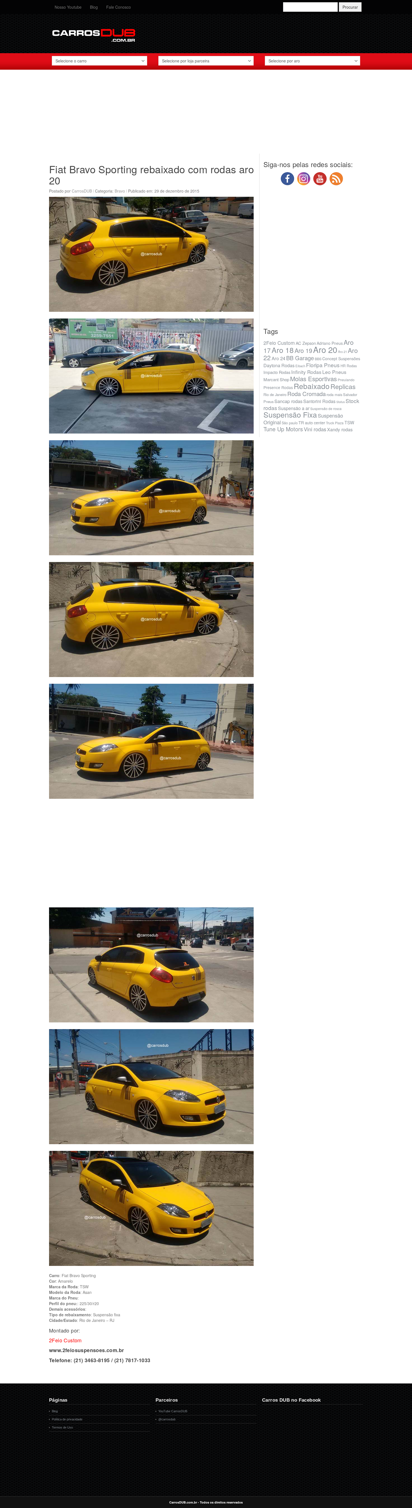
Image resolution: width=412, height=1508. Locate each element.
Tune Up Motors (283, 429)
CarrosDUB (82, 191)
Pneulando (346, 379)
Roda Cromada (306, 393)
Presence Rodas (278, 387)
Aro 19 (303, 350)
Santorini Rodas (319, 401)
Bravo (120, 191)
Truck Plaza (335, 422)
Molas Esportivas (313, 378)
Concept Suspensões (341, 358)
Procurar (350, 7)
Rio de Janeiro (274, 394)
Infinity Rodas (306, 371)
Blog (94, 7)
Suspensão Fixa (290, 414)
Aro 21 (342, 351)
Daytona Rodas (279, 365)
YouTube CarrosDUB (172, 1411)
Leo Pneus (334, 371)
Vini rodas (315, 429)
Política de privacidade (67, 1419)
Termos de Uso (62, 1427)
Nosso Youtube (68, 7)
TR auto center (311, 422)
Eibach (300, 366)
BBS (318, 358)
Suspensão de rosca (326, 408)
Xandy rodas (340, 429)
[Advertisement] (206, 114)
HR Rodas (349, 365)
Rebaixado (312, 386)
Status (340, 402)
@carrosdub (166, 1419)
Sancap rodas (288, 401)
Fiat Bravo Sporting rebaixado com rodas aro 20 (151, 174)
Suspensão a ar (293, 408)
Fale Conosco (118, 7)
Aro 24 (278, 358)
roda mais (334, 394)
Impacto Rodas (276, 372)
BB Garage (300, 358)
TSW (349, 422)
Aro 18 (283, 350)
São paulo (290, 422)
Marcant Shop (276, 379)
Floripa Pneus (323, 365)
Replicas (343, 386)
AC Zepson (306, 343)
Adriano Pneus (330, 343)
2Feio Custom (279, 342)
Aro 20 (325, 349)
